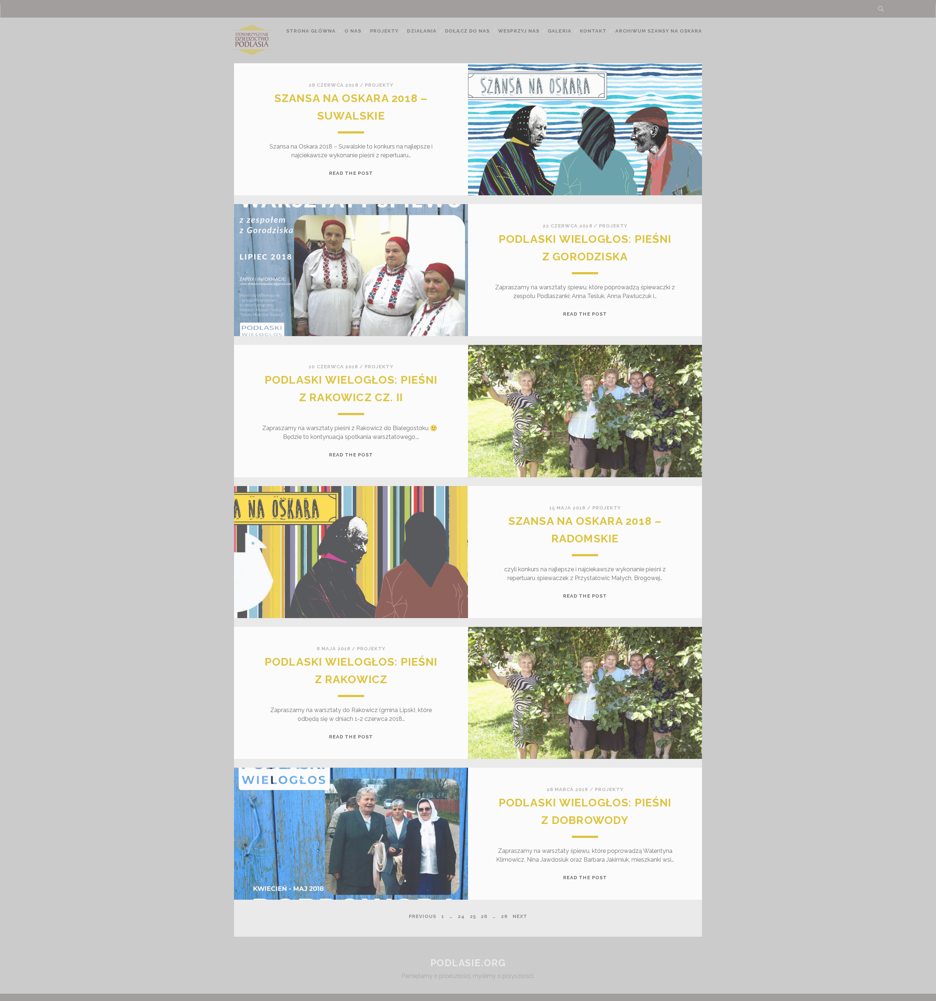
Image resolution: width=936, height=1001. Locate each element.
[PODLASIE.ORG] (252, 54)
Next (520, 916)
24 (461, 916)
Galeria (559, 31)
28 (504, 916)
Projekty (384, 31)
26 (484, 916)
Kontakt (593, 31)
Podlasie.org (468, 962)
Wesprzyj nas (518, 31)
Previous (422, 916)
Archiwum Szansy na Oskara (658, 31)
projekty (379, 85)
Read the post (351, 173)
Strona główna (311, 31)
